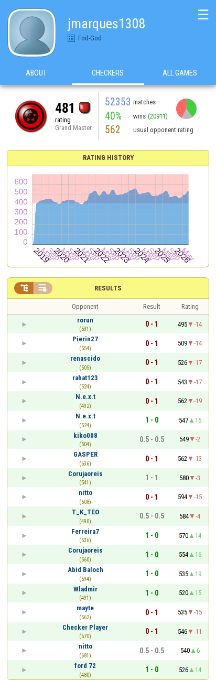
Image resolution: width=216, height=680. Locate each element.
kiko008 (85, 435)
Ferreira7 (85, 531)
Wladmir (85, 589)
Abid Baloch (85, 570)
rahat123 (85, 378)
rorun (85, 320)
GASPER (85, 454)
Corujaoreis (85, 474)
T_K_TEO (85, 512)
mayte (85, 608)
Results (108, 288)
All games (180, 73)
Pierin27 (85, 339)
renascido (85, 358)
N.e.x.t (85, 397)
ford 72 (85, 666)
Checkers (108, 73)
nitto (85, 492)
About (36, 73)
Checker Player (85, 627)
